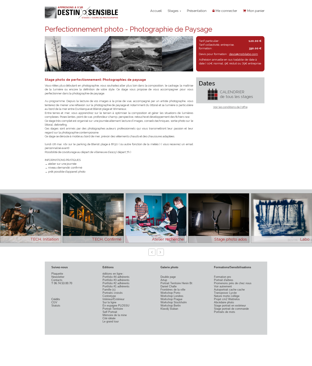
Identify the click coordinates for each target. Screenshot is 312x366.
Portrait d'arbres (223, 280)
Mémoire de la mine (115, 315)
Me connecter (226, 11)
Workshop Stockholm (173, 302)
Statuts (55, 305)
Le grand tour (111, 321)
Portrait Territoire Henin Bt (176, 283)
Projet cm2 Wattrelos (227, 299)
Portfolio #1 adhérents (116, 286)
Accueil (156, 11)
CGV (54, 302)
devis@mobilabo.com (243, 54)
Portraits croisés (113, 292)
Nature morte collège (226, 296)
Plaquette (57, 273)
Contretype (109, 296)
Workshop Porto (170, 292)
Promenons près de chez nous (233, 283)
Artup (163, 280)
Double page (168, 276)
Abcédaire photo (224, 302)
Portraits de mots (224, 312)
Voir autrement (223, 286)
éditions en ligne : (113, 273)
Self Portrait (110, 312)
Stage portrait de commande (231, 308)
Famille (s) (109, 289)
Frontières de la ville (172, 289)
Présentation (197, 11)
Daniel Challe (168, 286)
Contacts (56, 280)
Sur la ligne (109, 302)
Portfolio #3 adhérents (116, 280)
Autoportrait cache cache (229, 289)
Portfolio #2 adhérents (116, 283)
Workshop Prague (171, 299)
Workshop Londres (171, 296)
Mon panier (255, 11)
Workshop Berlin (170, 305)
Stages (173, 11)
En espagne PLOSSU (116, 305)
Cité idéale (109, 318)
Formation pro (222, 276)
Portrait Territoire (113, 308)
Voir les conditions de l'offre (230, 107)
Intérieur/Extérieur (113, 299)
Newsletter (57, 276)
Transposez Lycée (225, 292)
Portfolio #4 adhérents (116, 276)
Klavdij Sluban (169, 308)
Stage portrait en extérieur (230, 305)
